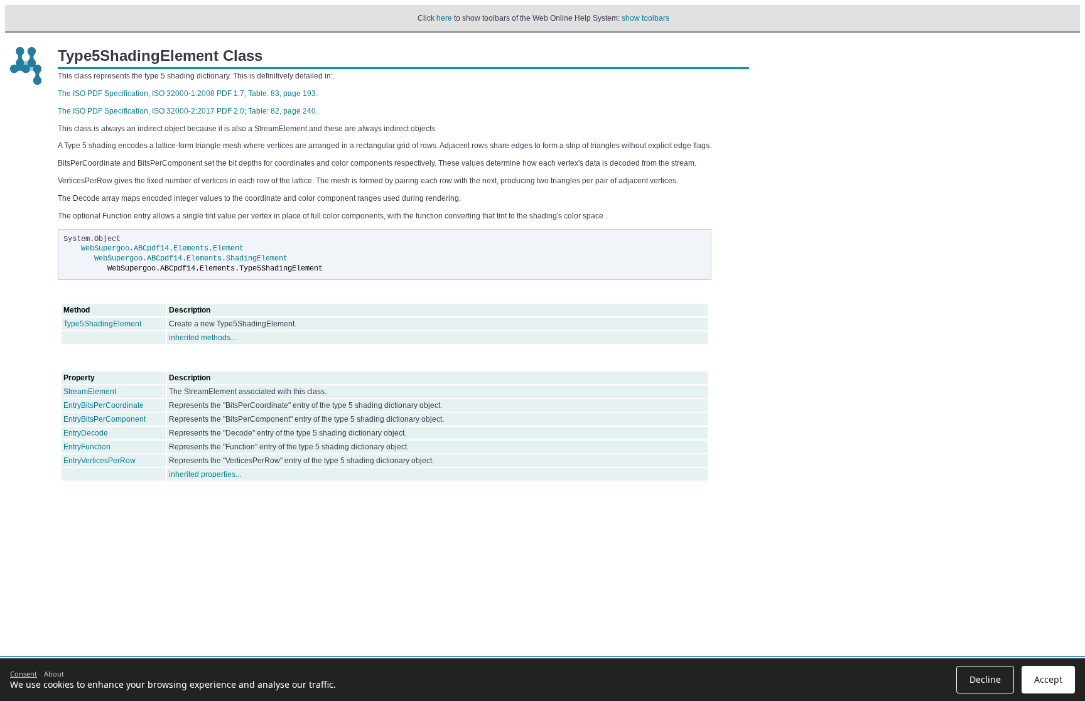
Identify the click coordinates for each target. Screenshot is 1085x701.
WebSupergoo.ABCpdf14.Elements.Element (162, 248)
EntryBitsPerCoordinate (103, 405)
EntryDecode (85, 433)
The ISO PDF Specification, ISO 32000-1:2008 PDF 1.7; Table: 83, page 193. (188, 93)
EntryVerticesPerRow (99, 460)
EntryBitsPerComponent (104, 419)
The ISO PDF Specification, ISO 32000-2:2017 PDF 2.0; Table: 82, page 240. (188, 111)
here (444, 18)
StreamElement (89, 391)
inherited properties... (205, 474)
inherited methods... (202, 337)
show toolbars (645, 18)
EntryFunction (87, 446)
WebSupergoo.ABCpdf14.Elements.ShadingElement (191, 258)
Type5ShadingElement (102, 323)
